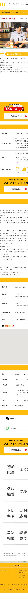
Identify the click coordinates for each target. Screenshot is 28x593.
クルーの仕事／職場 (23, 572)
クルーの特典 (22, 575)
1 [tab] (23, 50)
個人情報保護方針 (15, 584)
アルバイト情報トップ (4, 570)
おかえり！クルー (7, 18)
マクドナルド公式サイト (5, 584)
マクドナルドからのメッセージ (14, 4)
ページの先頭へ (13, 565)
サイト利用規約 (24, 584)
